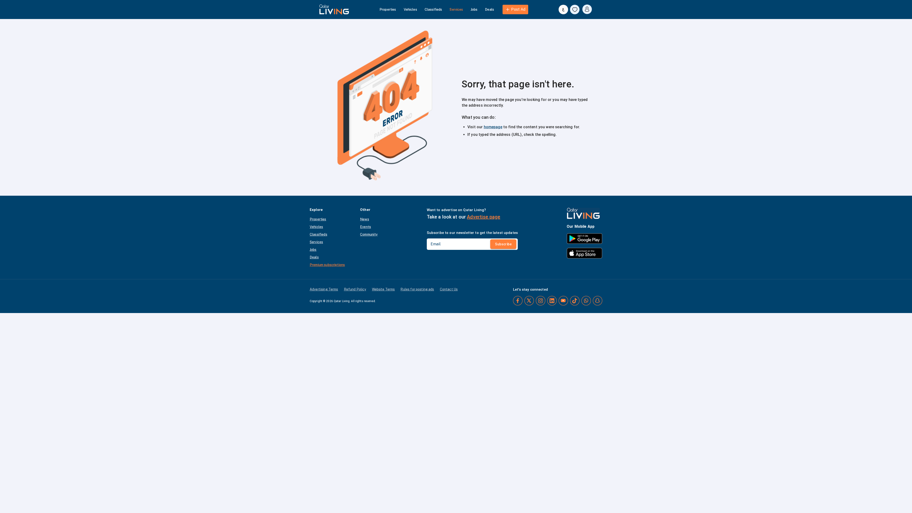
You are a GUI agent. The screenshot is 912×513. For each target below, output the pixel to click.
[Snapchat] (597, 300)
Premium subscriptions (327, 265)
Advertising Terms (324, 289)
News (364, 219)
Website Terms (383, 289)
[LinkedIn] (552, 300)
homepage (493, 127)
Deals (489, 9)
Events (365, 227)
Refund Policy (355, 289)
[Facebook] (517, 300)
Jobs (474, 9)
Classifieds (433, 9)
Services (456, 9)
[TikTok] (575, 300)
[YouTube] (563, 300)
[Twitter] (529, 300)
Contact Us (449, 289)
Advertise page (483, 217)
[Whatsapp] (586, 300)
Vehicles (410, 9)
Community (369, 234)
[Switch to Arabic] (563, 9)
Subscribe (503, 244)
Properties (388, 9)
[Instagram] (540, 300)
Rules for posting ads (417, 289)
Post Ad (518, 9)
